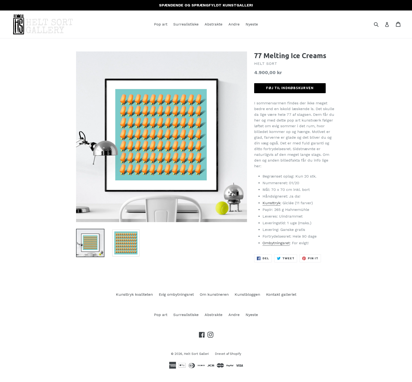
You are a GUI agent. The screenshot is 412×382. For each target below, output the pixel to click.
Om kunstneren (214, 294)
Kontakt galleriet (281, 294)
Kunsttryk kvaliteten (134, 294)
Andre (234, 24)
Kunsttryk (271, 203)
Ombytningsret (276, 243)
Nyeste (252, 24)
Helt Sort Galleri (196, 354)
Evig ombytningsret (176, 294)
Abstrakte (213, 24)
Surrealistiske (186, 24)
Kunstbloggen (247, 294)
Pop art (160, 24)
